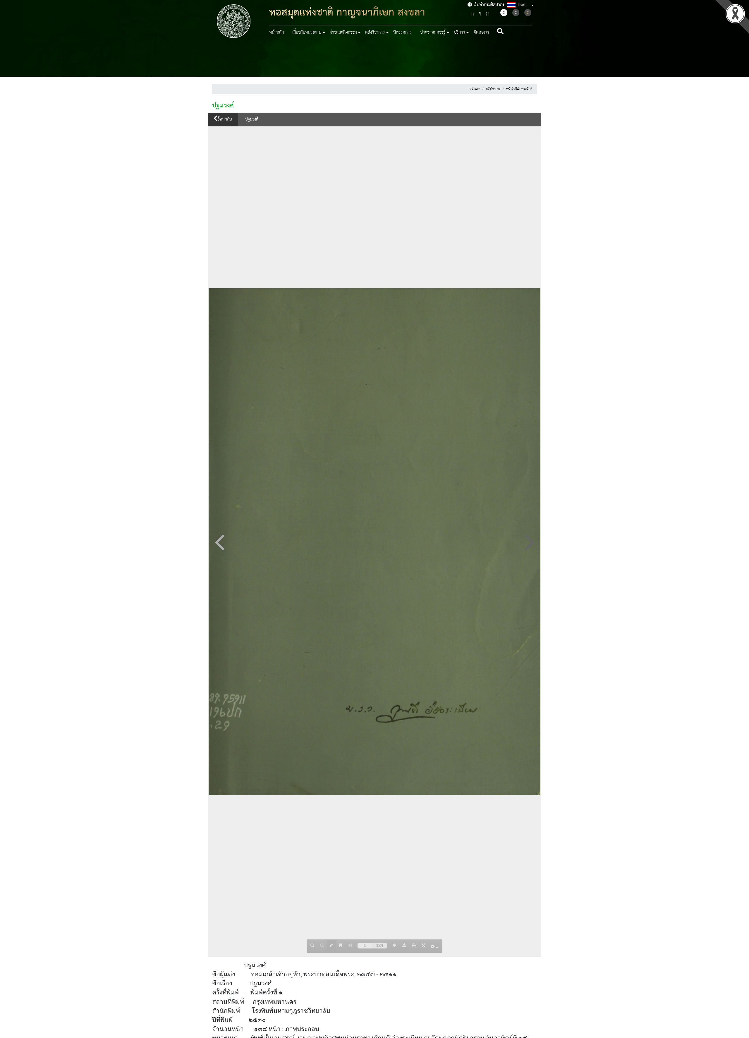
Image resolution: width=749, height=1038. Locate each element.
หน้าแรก (475, 89)
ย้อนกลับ (224, 119)
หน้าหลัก (276, 32)
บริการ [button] (459, 32)
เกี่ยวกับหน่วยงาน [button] (306, 32)
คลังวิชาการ (493, 89)
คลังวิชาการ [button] (375, 32)
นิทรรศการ (402, 32)
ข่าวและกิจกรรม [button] (343, 32)
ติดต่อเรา (481, 32)
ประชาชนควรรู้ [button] (432, 32)
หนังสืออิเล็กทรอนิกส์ (519, 89)
